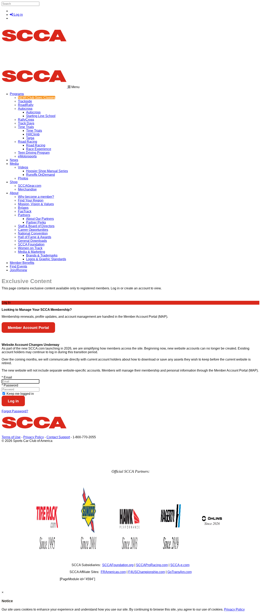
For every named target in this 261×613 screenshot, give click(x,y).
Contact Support (58, 437)
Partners (24, 215)
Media (14, 163)
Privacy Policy (33, 437)
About (14, 193)
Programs (17, 94)
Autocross (25, 108)
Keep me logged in (20, 393)
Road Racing (27, 141)
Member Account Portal (28, 327)
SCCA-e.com (179, 565)
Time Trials (26, 127)
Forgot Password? (15, 411)
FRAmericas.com (113, 572)
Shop (14, 182)
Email (7, 377)
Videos (23, 167)
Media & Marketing (31, 251)
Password (10, 385)
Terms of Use (11, 437)
